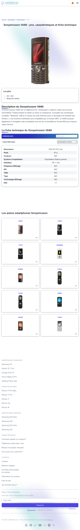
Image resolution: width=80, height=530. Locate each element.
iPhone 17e (6, 403)
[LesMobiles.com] (10, 2)
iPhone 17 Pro (7, 395)
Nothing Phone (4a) (9, 381)
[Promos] (72, 3)
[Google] (26, 525)
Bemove (50, 520)
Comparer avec (7, 136)
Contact (5, 461)
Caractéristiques (8, 142)
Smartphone (11, 19)
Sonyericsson (21, 19)
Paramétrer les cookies (11, 476)
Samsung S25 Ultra (9, 425)
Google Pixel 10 (8, 373)
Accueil (4, 19)
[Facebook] (31, 525)
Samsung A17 (7, 364)
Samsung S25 (7, 429)
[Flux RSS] (54, 525)
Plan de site (6, 481)
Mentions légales (8, 465)
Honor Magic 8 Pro (9, 377)
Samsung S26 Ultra (9, 417)
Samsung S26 (7, 421)
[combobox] (66, 136)
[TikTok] (35, 525)
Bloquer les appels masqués (13, 447)
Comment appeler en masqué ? (14, 439)
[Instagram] (49, 525)
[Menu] (77, 3)
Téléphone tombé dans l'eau (13, 443)
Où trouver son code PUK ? (12, 452)
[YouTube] (40, 525)
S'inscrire (40, 505)
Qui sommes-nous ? (9, 485)
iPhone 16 (5, 407)
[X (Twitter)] (44, 525)
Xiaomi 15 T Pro (8, 368)
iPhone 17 (5, 399)
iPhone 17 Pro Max (9, 391)
